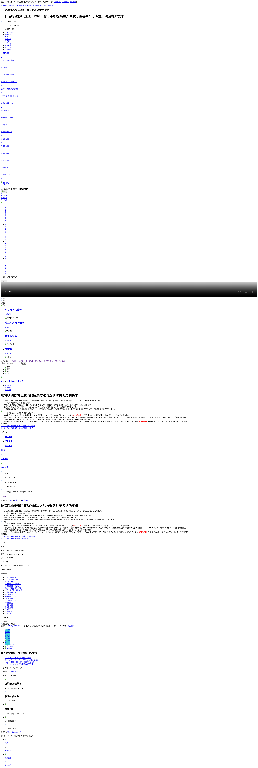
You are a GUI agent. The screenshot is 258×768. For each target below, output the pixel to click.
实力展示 (8, 39)
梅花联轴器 (38, 361)
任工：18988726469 (12, 664)
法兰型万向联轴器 (14, 322)
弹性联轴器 (29, 361)
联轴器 (13, 361)
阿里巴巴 (65, 2)
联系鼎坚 (73, 2)
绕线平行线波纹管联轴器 (14, 588)
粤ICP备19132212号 (14, 626)
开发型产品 (9, 609)
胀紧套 (8, 349)
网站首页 (8, 34)
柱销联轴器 (9, 598)
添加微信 (8, 758)
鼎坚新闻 (8, 385)
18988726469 (13, 671)
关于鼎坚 (8, 47)
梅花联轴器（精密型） (13, 586)
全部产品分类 (10, 32)
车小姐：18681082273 (12, 658)
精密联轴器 (11, 336)
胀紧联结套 (9, 582)
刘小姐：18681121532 (12, 660)
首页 (3, 381)
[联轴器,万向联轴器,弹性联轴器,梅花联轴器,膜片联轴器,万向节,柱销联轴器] (28, 5)
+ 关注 (4, 281)
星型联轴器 (9, 594)
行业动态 (19, 381)
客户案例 (8, 41)
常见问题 (8, 390)
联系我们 (3, 450)
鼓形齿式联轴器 (10, 601)
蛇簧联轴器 (9, 603)
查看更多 (8, 314)
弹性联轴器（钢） (11, 596)
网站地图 (57, 2)
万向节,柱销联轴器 (58, 361)
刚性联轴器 (9, 605)
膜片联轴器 (47, 361)
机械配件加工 (10, 613)
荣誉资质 (8, 45)
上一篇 (18, 426)
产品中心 (8, 37)
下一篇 (17, 428)
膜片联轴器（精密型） (13, 584)
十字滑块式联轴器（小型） (14, 590)
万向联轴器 (21, 361)
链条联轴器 (9, 607)
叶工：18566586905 (12, 662)
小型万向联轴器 (13, 309)
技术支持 (8, 43)
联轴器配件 (9, 611)
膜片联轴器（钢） (11, 592)
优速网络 (71, 626)
